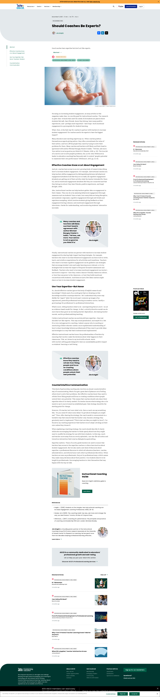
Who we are (70, 671)
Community (90, 675)
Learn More (86, 491)
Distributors (110, 673)
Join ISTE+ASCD (131, 6)
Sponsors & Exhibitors (113, 675)
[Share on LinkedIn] (102, 32)
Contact (68, 678)
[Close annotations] (157, 688)
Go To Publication (141, 317)
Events (39, 6)
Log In (141, 6)
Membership (56, 6)
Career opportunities (72, 673)
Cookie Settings (111, 694)
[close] (158, 1)
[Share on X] (106, 32)
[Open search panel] (114, 6)
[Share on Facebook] (98, 32)
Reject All (122, 694)
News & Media (70, 675)
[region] (80, 694)
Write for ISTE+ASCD (92, 678)
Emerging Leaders (92, 673)
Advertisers (110, 671)
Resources (30, 6)
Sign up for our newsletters (135, 670)
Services (46, 6)
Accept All (134, 694)
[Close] (157, 694)
